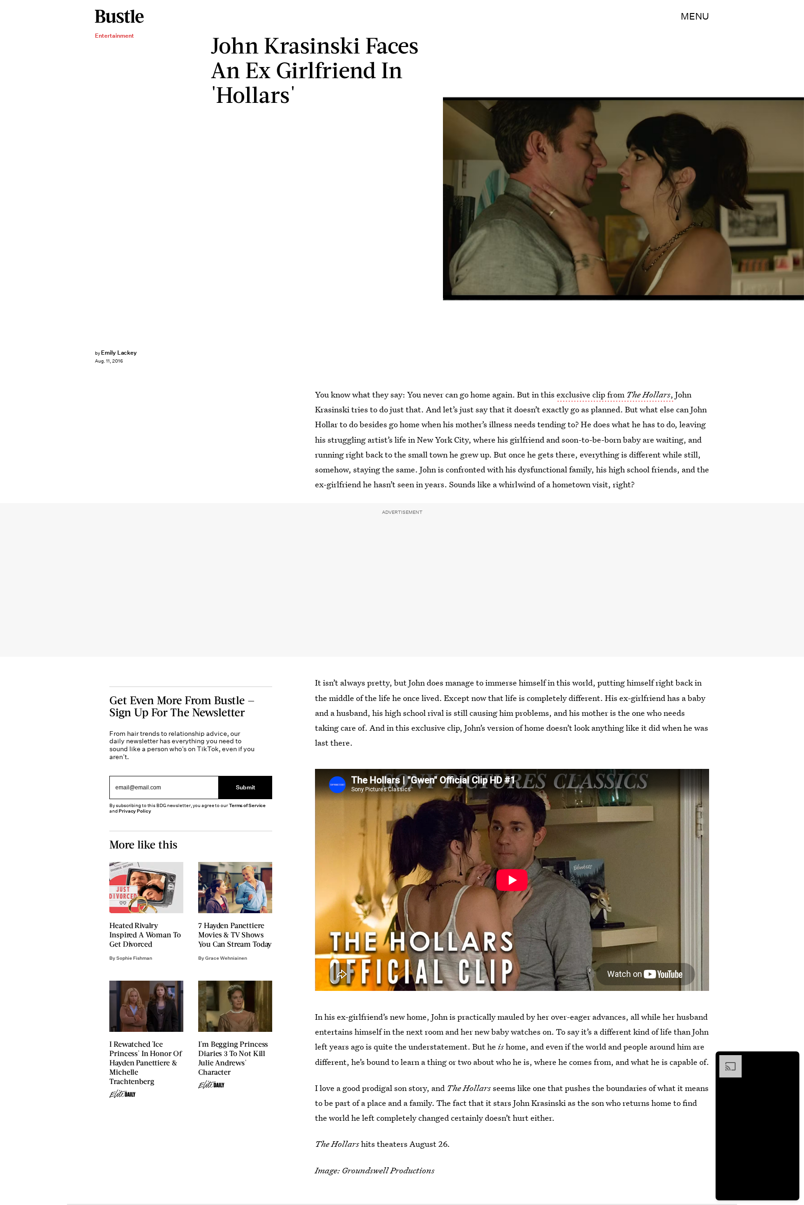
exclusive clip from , (614, 394)
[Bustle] (119, 16)
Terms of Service (247, 805)
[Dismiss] (789, 1059)
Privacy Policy (135, 811)
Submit (245, 788)
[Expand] (725, 1059)
